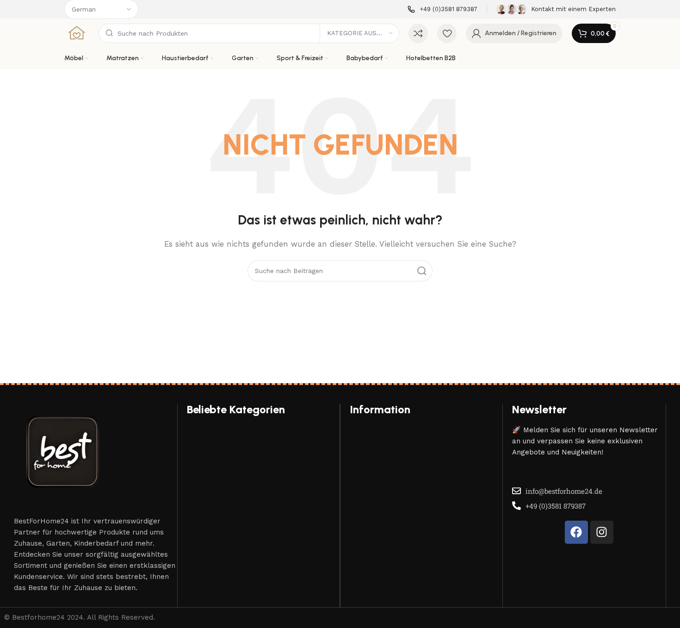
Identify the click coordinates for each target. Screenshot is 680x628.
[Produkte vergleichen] (418, 33)
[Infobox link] (442, 9)
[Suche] (422, 270)
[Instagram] (601, 532)
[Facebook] (576, 532)
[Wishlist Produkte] (447, 33)
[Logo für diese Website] (76, 33)
